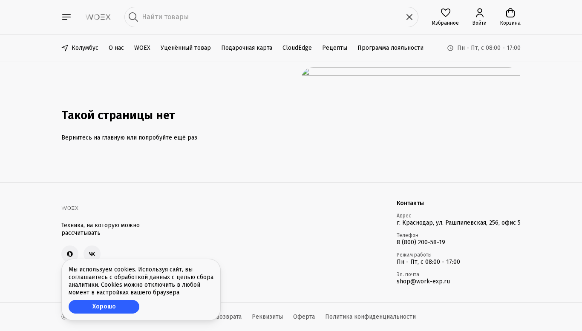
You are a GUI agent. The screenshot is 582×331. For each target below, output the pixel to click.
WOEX (142, 47)
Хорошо (104, 306)
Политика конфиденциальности (370, 316)
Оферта (304, 316)
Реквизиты (267, 316)
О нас (116, 47)
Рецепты (334, 47)
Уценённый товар (186, 47)
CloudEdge (297, 47)
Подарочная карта (246, 47)
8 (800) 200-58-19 (421, 242)
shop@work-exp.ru (423, 281)
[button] (445, 17)
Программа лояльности (390, 47)
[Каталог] (66, 17)
